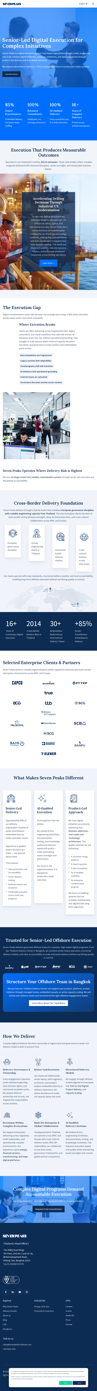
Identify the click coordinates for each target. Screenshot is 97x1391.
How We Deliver (11, 74)
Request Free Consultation (48, 1209)
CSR (4, 1324)
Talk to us (8, 1338)
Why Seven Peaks (10, 1306)
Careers (69, 1306)
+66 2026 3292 (9, 1349)
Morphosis (7, 1329)
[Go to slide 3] (49, 286)
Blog (5, 1320)
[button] (93, 4)
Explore (7, 1300)
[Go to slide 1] (45, 286)
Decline (79, 1383)
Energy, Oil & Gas (41, 1306)
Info (68, 1300)
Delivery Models (10, 1311)
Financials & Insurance (44, 1311)
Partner (69, 1324)
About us (7, 1315)
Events (69, 1311)
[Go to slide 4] (52, 286)
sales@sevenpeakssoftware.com (17, 1344)
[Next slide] (93, 231)
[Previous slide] (3, 231)
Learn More (47, 263)
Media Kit (70, 1315)
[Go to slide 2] (47, 286)
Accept (65, 1383)
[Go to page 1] (48, 972)
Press (68, 1320)
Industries (39, 1300)
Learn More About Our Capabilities (48, 1003)
